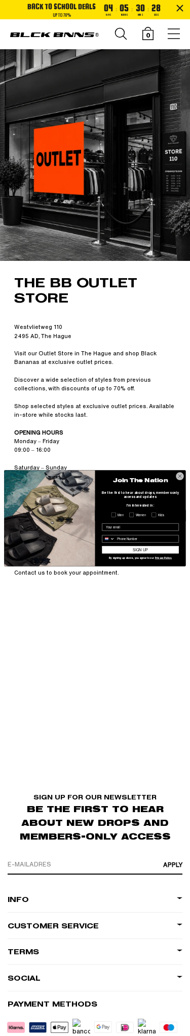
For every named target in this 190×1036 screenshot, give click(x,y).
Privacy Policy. (163, 558)
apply (172, 864)
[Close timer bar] (180, 8)
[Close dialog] (180, 476)
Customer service (53, 926)
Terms (23, 952)
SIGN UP (140, 549)
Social (24, 978)
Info (18, 900)
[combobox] (108, 538)
